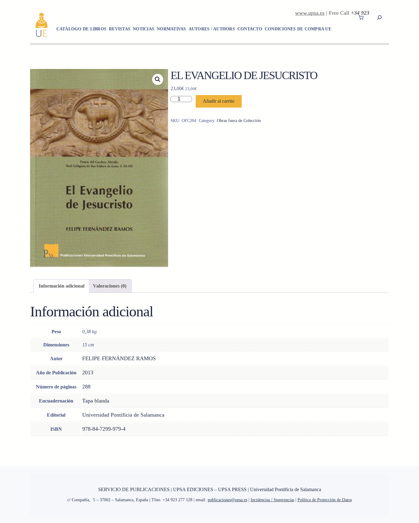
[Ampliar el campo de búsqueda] (379, 17)
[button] (157, 79)
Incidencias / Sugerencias (272, 500)
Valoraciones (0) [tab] (109, 285)
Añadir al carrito (218, 101)
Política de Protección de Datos (325, 500)
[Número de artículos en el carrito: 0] (361, 17)
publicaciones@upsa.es (227, 500)
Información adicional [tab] (61, 285)
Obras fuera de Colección (239, 120)
